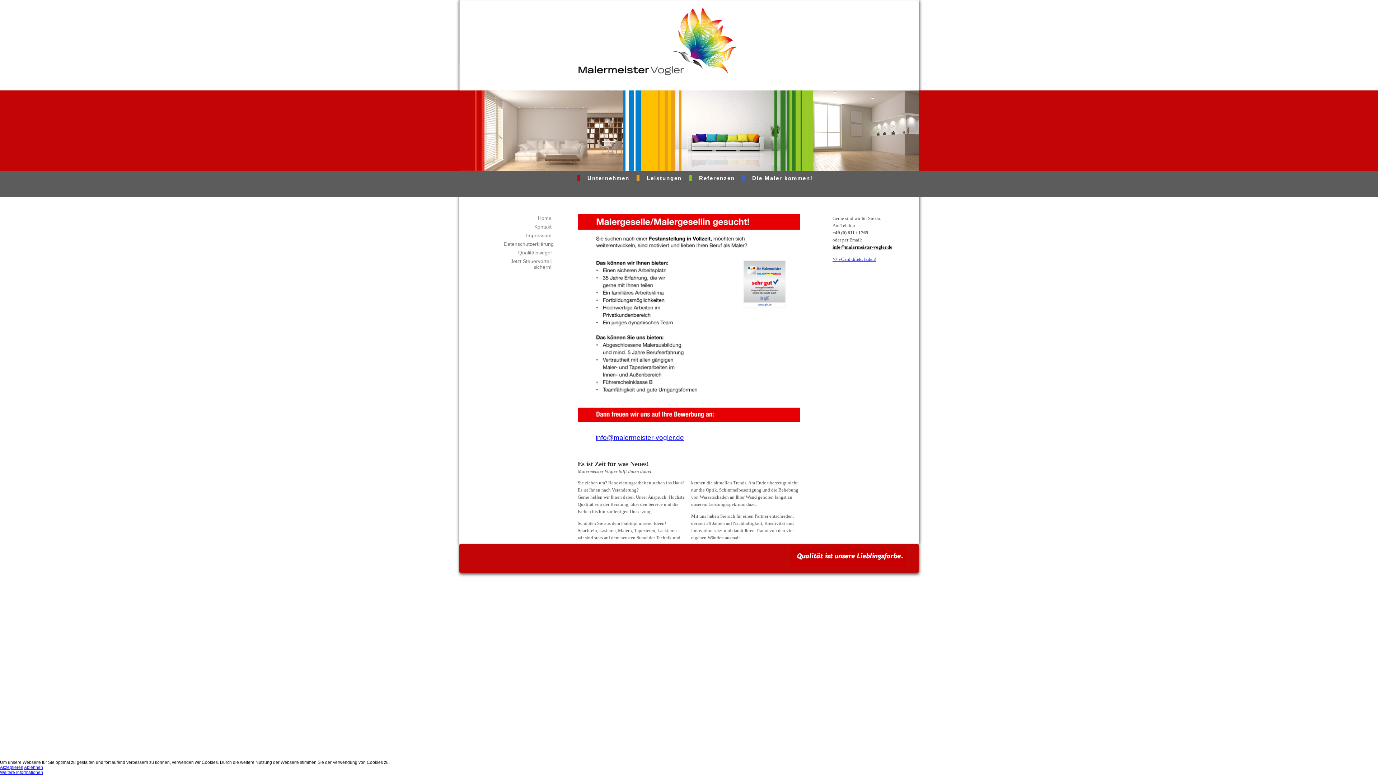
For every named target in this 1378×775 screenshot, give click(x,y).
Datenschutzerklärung (528, 244)
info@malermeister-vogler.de (640, 437)
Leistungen (664, 178)
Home (545, 218)
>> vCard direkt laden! (854, 259)
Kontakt (543, 227)
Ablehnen (33, 767)
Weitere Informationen (21, 772)
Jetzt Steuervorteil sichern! (531, 264)
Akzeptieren (11, 767)
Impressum (539, 235)
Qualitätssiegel (535, 252)
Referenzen (717, 178)
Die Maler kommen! (782, 178)
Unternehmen (608, 178)
